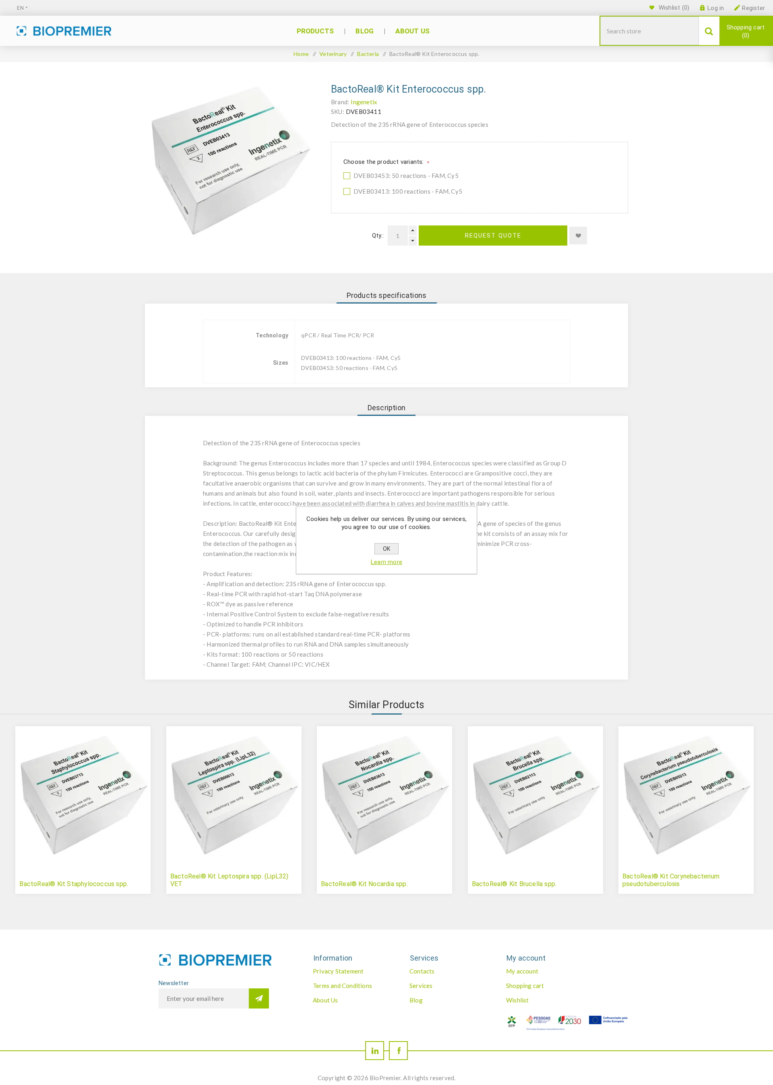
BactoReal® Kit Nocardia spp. (364, 884)
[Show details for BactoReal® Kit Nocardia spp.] (384, 794)
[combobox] (649, 31)
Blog (416, 1000)
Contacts (422, 971)
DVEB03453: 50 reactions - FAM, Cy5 (406, 175)
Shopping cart (746, 31)
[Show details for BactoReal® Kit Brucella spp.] (535, 794)
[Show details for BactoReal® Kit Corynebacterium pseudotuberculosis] (686, 794)
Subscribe (259, 998)
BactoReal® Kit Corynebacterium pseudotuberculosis (670, 880)
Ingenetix (364, 101)
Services (421, 985)
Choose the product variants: (384, 161)
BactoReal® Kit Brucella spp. (514, 884)
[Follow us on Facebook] (398, 1050)
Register (753, 8)
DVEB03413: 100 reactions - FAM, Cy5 (407, 191)
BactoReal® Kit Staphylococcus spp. (73, 884)
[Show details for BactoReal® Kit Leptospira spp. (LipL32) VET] (234, 794)
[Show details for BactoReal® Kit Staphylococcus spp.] (83, 794)
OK (386, 549)
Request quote (493, 235)
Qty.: (378, 235)
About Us (325, 1000)
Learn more (386, 562)
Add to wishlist (578, 235)
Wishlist (517, 1000)
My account (522, 971)
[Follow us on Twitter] (374, 1050)
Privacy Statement (338, 971)
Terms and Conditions (342, 985)
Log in (715, 8)
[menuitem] (352, 971)
